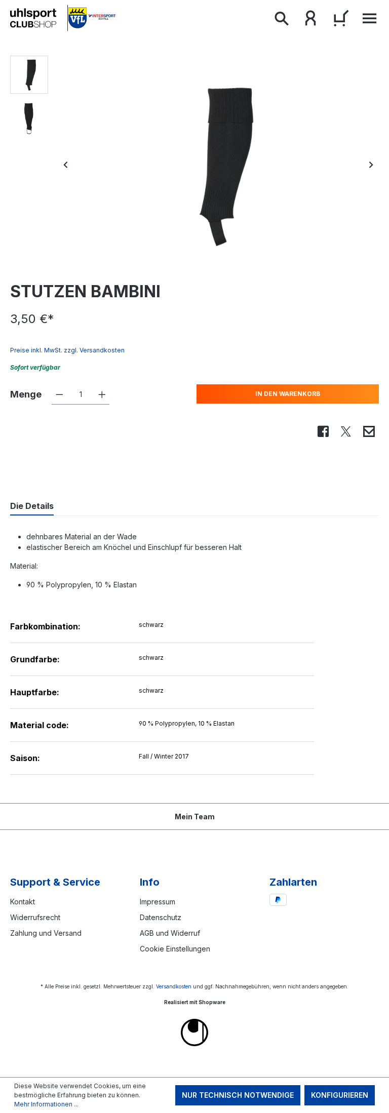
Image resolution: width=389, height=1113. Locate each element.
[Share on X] (346, 432)
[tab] (32, 506)
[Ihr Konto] (310, 20)
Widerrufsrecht (35, 917)
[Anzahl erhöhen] (101, 394)
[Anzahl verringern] (59, 394)
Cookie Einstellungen (175, 948)
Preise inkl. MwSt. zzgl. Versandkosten (67, 350)
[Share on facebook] (323, 432)
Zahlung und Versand (46, 933)
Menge (26, 394)
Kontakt (22, 901)
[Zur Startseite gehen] (63, 17)
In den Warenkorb (287, 394)
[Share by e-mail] (368, 432)
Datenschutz (160, 917)
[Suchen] (281, 20)
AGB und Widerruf (170, 933)
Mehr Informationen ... (46, 1104)
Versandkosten (173, 986)
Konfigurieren (339, 1095)
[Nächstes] (370, 164)
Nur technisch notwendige (238, 1095)
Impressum (157, 901)
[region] (194, 164)
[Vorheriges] (65, 164)
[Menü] (367, 21)
